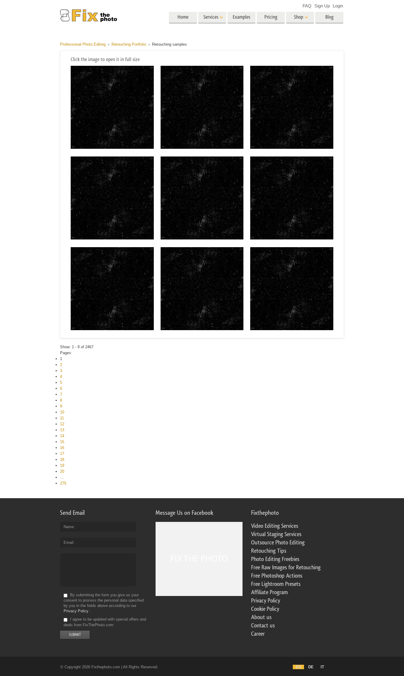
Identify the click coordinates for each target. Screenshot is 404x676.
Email (68, 542)
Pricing (270, 17)
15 (62, 442)
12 (62, 424)
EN (298, 667)
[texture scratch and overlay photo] (291, 147)
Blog (329, 17)
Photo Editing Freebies (275, 559)
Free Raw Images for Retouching (286, 567)
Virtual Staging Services (276, 534)
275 (63, 483)
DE (310, 667)
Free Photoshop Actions (276, 576)
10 (62, 412)
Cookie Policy (265, 609)
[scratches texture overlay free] (112, 147)
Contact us (263, 626)
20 (62, 471)
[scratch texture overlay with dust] (202, 238)
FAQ (307, 5)
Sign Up (322, 5)
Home (182, 17)
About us (261, 617)
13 (62, 430)
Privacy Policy (76, 611)
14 (62, 436)
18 (62, 459)
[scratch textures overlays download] (202, 329)
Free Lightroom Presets (275, 584)
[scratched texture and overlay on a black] (112, 329)
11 (62, 418)
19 (62, 465)
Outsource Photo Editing (278, 543)
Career (258, 634)
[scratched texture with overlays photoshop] (202, 147)
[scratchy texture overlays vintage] (112, 238)
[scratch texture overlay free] (291, 329)
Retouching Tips (268, 551)
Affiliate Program (269, 592)
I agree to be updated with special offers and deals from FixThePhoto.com (105, 622)
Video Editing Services (274, 526)
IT (322, 667)
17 (62, 453)
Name (69, 527)
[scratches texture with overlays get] (291, 238)
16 (62, 447)
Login (338, 5)
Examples (241, 17)
